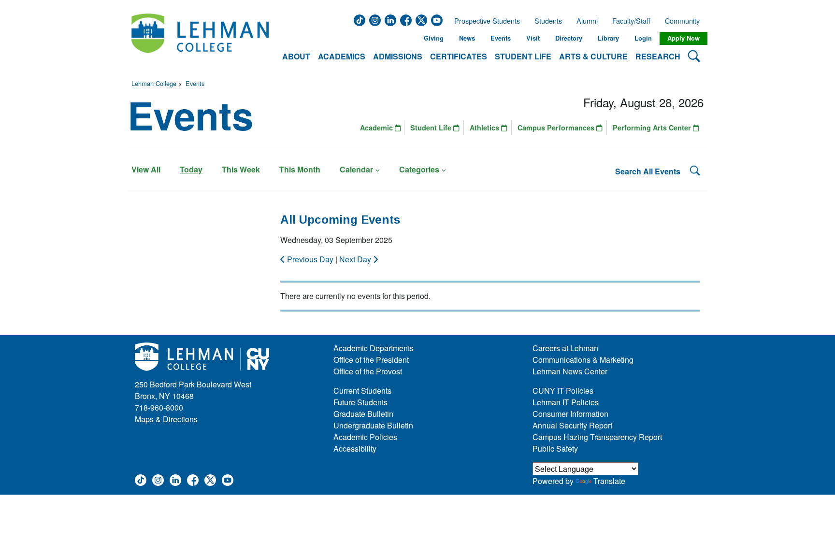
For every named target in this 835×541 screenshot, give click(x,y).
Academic (377, 127)
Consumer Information (570, 413)
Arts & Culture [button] (593, 56)
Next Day (356, 259)
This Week (241, 169)
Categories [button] (419, 169)
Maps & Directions (166, 419)
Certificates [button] (458, 56)
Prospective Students (484, 21)
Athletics (485, 127)
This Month (299, 169)
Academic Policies (365, 436)
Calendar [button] (356, 169)
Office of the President (371, 359)
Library (608, 38)
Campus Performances (557, 127)
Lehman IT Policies (566, 402)
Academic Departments (373, 348)
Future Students (360, 402)
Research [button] (657, 56)
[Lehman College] (200, 38)
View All (145, 169)
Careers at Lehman (565, 348)
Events (500, 38)
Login (643, 38)
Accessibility (354, 448)
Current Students (362, 390)
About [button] (296, 56)
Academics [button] (341, 56)
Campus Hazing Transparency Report (597, 436)
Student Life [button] (523, 56)
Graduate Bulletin (363, 413)
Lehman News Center (570, 371)
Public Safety (555, 448)
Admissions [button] (397, 56)
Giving (434, 38)
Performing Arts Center (653, 127)
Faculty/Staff (631, 21)
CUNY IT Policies (563, 390)
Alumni (587, 21)
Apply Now (683, 38)
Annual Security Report (572, 425)
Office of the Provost (367, 371)
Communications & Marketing (583, 359)
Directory (568, 38)
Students (548, 21)
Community (685, 21)
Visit (533, 38)
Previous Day (310, 259)
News (467, 38)
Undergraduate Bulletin (373, 425)
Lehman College (153, 83)
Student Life (431, 127)
